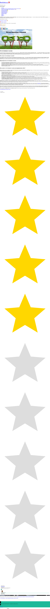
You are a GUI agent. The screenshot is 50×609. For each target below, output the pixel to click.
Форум (2, 14)
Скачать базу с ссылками (3, 20)
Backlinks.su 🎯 (5, 2)
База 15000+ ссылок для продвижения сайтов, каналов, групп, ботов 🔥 (11, 8)
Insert (8, 608)
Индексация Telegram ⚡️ (5, 10)
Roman (4, 89)
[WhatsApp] (5, 28)
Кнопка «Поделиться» (5, 12)
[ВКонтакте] (0, 28)
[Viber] (4, 28)
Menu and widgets (2, 6)
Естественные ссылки (7, 89)
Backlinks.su (39, 83)
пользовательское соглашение (21, 596)
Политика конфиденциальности (29, 596)
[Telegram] (2, 28)
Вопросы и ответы (4, 13)
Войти (2, 15)
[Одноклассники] (1, 28)
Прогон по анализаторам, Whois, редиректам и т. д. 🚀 (9, 9)
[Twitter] (3, 28)
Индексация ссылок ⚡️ (5, 11)
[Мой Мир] (7, 28)
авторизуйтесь (3, 586)
